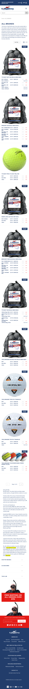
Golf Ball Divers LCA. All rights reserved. (15, 679)
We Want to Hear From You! (14, 673)
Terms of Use (7, 658)
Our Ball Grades (20, 648)
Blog (22, 639)
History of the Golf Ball (21, 649)
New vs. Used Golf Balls (10, 648)
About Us (8, 639)
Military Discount (21, 641)
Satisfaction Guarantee (14, 651)
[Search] (26, 13)
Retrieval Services (19, 666)
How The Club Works (15, 639)
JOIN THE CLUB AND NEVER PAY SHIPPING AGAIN (7, 3)
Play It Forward (7, 641)
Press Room (14, 641)
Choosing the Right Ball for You (9, 649)
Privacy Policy (14, 658)
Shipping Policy (22, 658)
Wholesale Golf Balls (10, 666)
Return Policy (14, 660)
